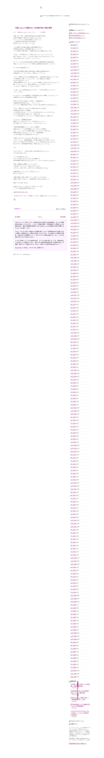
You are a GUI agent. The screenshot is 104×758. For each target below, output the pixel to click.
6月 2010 (73, 576)
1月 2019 (73, 254)
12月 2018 (74, 257)
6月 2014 (73, 426)
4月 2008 (73, 658)
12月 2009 (74, 595)
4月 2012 (73, 508)
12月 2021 (74, 145)
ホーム (40, 216)
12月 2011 (74, 520)
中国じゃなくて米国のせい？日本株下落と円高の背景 (33, 28)
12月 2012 (74, 483)
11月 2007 (74, 674)
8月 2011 (73, 533)
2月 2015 (73, 401)
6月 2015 (73, 389)
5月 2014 (73, 429)
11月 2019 (74, 223)
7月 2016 (73, 348)
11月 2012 (74, 486)
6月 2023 (73, 88)
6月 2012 (73, 501)
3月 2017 (73, 323)
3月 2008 (73, 661)
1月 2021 (73, 179)
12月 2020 (74, 182)
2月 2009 (73, 627)
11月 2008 (74, 636)
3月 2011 (73, 548)
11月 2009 (74, 598)
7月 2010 (73, 573)
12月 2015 (74, 370)
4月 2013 (73, 470)
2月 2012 (73, 514)
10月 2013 (74, 451)
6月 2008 (73, 652)
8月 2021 (73, 157)
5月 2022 (73, 129)
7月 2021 (73, 160)
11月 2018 (74, 261)
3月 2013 (73, 473)
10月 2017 (74, 301)
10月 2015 (74, 376)
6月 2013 (73, 464)
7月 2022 (73, 123)
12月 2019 (74, 220)
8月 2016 (73, 345)
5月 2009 (73, 617)
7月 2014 (73, 423)
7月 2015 (73, 386)
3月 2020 (73, 210)
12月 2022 (74, 107)
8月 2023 (73, 82)
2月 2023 (73, 101)
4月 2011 (73, 545)
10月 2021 (74, 151)
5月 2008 (73, 655)
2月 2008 (73, 664)
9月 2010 (73, 567)
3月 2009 (73, 623)
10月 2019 (74, 226)
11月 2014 (74, 411)
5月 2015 (73, 392)
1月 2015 (73, 404)
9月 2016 (73, 342)
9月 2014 (73, 417)
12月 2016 (74, 332)
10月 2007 (74, 677)
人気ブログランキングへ (20, 192)
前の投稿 (63, 216)
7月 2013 (73, 461)
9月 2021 (73, 154)
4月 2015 (73, 395)
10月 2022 (74, 113)
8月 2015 (73, 383)
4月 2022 (73, 132)
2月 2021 (73, 176)
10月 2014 (74, 414)
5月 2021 (73, 167)
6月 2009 (73, 614)
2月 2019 (73, 251)
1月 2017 (73, 329)
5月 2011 (73, 542)
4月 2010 (73, 583)
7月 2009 (73, 611)
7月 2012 (73, 498)
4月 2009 (73, 620)
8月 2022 (73, 120)
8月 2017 (73, 307)
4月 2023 (73, 95)
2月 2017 (73, 326)
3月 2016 (73, 361)
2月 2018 (73, 289)
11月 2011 (74, 523)
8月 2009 (73, 608)
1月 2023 (73, 104)
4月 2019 (73, 245)
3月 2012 (73, 511)
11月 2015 (74, 373)
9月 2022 (73, 117)
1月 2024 (73, 67)
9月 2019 (73, 229)
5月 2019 (73, 242)
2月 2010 (73, 589)
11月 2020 (74, 185)
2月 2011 (73, 551)
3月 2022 (73, 135)
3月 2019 (73, 248)
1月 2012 (73, 517)
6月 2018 (73, 276)
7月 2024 (73, 48)
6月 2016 (73, 351)
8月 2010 (73, 570)
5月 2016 (73, 354)
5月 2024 (73, 54)
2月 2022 (73, 138)
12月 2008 (74, 633)
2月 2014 (73, 439)
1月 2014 (73, 442)
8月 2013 (73, 458)
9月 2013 (73, 455)
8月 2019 (73, 232)
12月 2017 (74, 295)
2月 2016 (73, 364)
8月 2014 (73, 420)
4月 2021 (73, 170)
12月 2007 (74, 670)
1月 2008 (73, 667)
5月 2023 (73, 92)
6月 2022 (73, 126)
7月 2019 (73, 236)
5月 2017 (73, 317)
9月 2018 (73, 267)
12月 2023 (74, 70)
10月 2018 (74, 264)
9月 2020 (73, 192)
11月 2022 (74, 110)
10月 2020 (74, 189)
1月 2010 (73, 592)
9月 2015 (73, 379)
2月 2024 (73, 63)
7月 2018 (73, 273)
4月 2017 (73, 320)
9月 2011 (73, 530)
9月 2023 (73, 79)
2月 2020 (73, 214)
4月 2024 (73, 57)
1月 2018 (73, 292)
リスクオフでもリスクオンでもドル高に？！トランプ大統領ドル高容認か (80, 712)
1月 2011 (73, 555)
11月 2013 (74, 448)
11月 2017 (74, 298)
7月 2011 (73, 536)
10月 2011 (74, 526)
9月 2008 (73, 642)
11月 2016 (74, 336)
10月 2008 (74, 639)
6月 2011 (73, 539)
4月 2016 (73, 357)
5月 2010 (73, 580)
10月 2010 (74, 564)
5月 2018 (73, 279)
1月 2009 (73, 630)
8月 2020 (73, 195)
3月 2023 (73, 98)
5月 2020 (73, 204)
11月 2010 (74, 561)
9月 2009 (73, 605)
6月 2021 (73, 164)
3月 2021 (73, 173)
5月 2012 (73, 505)
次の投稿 (17, 216)
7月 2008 (73, 648)
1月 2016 (73, 367)
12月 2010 (74, 558)
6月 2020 (73, 201)
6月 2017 (73, 314)
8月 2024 (73, 45)
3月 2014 (73, 436)
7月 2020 (73, 198)
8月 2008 (73, 645)
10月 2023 (74, 76)
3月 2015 (73, 398)
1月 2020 (73, 217)
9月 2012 (73, 492)
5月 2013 (73, 467)
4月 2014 (73, 433)
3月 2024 (73, 60)
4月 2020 (73, 207)
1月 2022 (73, 142)
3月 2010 (73, 586)
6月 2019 (73, 239)
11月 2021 (74, 148)
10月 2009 (74, 601)
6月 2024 (73, 51)
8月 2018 (73, 270)
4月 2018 (73, 282)
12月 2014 (74, 408)
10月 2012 (74, 489)
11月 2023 (74, 73)
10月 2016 (74, 339)
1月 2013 (73, 480)
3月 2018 (73, 286)
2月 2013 (73, 476)
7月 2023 (73, 85)
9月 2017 (73, 304)
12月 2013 (74, 445)
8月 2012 (73, 495)
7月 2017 (73, 311)
